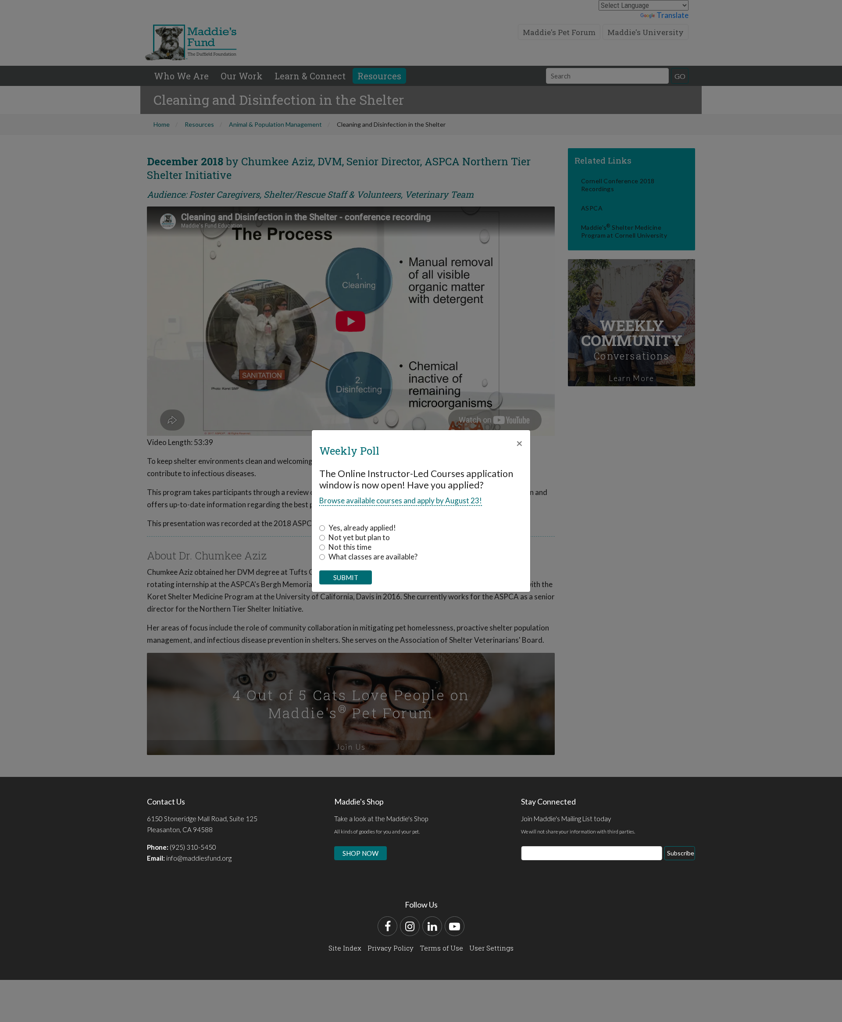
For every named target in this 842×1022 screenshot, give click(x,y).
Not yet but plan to (359, 537)
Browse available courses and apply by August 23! (400, 500)
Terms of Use (441, 948)
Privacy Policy (390, 948)
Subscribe (680, 853)
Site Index (344, 948)
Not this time (349, 547)
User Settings (491, 948)
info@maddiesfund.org (199, 858)
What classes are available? (372, 556)
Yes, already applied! (362, 527)
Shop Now (360, 853)
